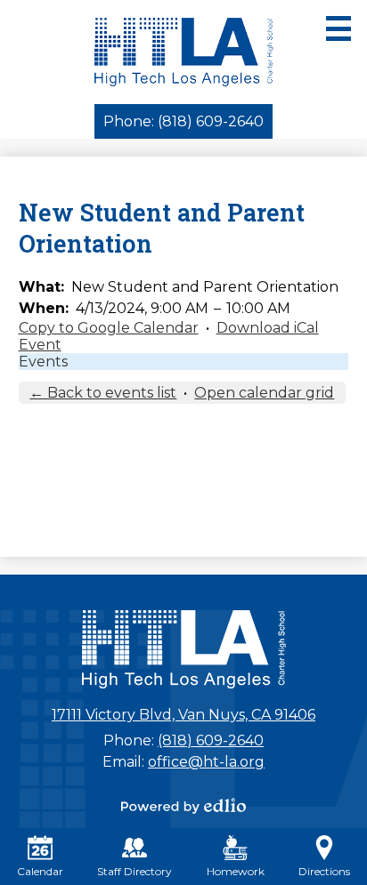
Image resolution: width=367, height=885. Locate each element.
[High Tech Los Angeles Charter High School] (183, 52)
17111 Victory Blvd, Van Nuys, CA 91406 (183, 714)
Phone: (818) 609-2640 (183, 121)
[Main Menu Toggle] (338, 28)
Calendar (40, 871)
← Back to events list (102, 392)
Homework (236, 871)
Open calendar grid (264, 392)
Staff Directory (134, 871)
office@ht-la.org (206, 761)
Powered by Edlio (183, 806)
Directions (324, 871)
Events (43, 361)
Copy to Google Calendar (109, 327)
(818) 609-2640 (211, 740)
